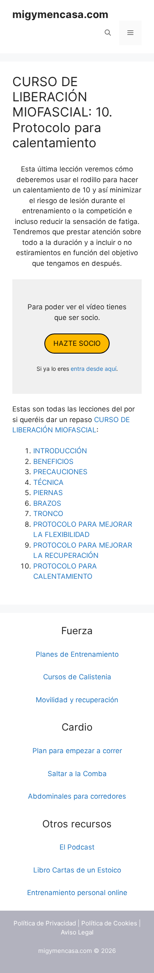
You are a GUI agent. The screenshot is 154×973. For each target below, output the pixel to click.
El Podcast (77, 847)
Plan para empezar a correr (77, 751)
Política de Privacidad (45, 923)
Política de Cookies (109, 923)
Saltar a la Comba (77, 774)
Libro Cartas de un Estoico (77, 870)
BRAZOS (47, 503)
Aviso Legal (77, 932)
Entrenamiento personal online (77, 892)
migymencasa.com (60, 14)
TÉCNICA (48, 482)
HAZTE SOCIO (77, 343)
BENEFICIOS (53, 461)
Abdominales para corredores (77, 796)
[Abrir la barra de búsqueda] (108, 33)
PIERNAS (48, 493)
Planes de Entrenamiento (77, 654)
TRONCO (48, 513)
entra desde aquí (93, 368)
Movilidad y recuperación (77, 700)
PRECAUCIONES (60, 472)
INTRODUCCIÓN (60, 451)
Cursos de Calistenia (77, 677)
